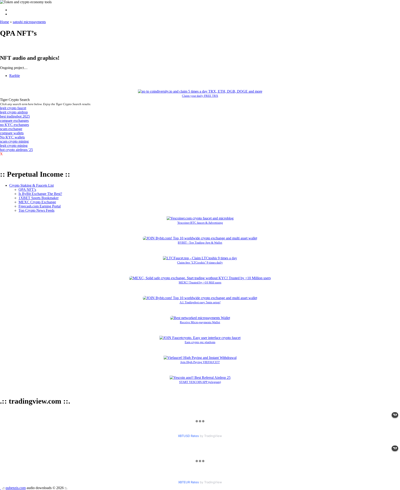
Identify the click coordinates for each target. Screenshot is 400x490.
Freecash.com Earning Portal (40, 206)
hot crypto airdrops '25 (16, 150)
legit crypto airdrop (14, 112)
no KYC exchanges (14, 125)
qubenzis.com (16, 488)
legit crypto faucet (13, 108)
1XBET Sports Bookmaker (39, 198)
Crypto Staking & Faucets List (31, 185)
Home (4, 22)
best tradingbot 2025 (15, 116)
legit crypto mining (14, 146)
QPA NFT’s (27, 190)
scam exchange (11, 129)
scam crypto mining (14, 141)
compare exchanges (14, 120)
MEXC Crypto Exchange (37, 202)
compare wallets (12, 133)
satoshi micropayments (29, 22)
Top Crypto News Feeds (36, 210)
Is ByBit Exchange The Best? (40, 194)
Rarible (14, 76)
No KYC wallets (12, 137)
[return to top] (0, 488)
